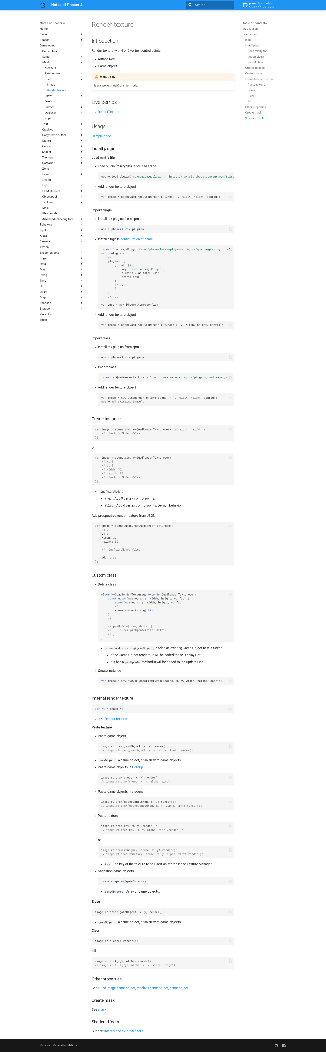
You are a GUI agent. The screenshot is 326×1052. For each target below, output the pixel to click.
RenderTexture (109, 112)
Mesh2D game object (152, 988)
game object (179, 988)
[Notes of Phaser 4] (42, 5)
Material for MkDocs (65, 1045)
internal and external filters (123, 1031)
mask (102, 1009)
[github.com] (276, 1045)
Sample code (101, 136)
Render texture (116, 719)
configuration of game (136, 239)
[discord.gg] (284, 1045)
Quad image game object (116, 988)
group (138, 767)
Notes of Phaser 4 (52, 23)
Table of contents (255, 23)
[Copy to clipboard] (230, 176)
